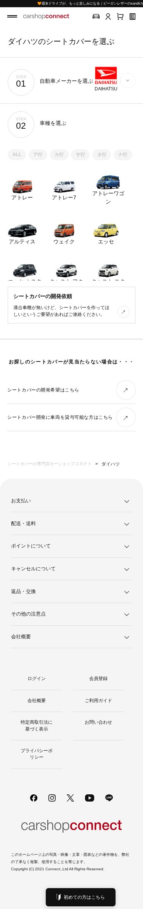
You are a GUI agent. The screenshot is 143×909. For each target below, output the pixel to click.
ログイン (36, 678)
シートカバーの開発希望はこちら (43, 390)
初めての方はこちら (84, 897)
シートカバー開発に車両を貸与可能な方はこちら (60, 417)
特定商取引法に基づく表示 (37, 725)
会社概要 (36, 700)
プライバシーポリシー (37, 753)
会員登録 (98, 678)
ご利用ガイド (98, 700)
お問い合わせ (98, 722)
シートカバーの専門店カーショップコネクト (50, 463)
